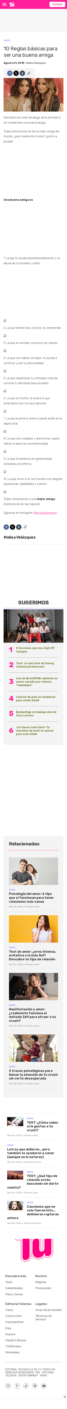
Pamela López (32, 906)
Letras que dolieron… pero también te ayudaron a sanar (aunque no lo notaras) (30, 1153)
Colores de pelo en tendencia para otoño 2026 (35, 698)
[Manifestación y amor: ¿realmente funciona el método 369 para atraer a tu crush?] (33, 986)
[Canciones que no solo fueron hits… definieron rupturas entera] (15, 1205)
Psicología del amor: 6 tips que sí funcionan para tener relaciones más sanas (31, 897)
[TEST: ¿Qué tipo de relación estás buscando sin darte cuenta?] (15, 1175)
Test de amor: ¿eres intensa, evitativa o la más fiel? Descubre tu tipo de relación (32, 955)
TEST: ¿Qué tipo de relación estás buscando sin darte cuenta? (32, 1181)
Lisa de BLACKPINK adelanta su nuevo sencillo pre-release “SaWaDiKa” (37, 682)
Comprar (57, 4)
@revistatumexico (45, 512)
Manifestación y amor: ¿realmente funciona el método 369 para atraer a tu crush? (32, 1015)
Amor (7, 40)
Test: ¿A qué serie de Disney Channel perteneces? (35, 664)
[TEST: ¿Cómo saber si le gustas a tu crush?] (15, 1121)
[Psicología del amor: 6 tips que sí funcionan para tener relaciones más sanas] (33, 871)
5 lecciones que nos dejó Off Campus (35, 649)
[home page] (11, 4)
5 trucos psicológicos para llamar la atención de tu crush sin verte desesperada (33, 1074)
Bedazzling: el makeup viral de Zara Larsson (36, 713)
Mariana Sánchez (32, 1162)
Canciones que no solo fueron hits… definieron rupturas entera (33, 1212)
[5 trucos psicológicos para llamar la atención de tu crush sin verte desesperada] (33, 1048)
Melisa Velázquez (36, 63)
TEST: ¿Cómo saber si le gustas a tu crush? (42, 1126)
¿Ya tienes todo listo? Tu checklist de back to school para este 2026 (34, 731)
